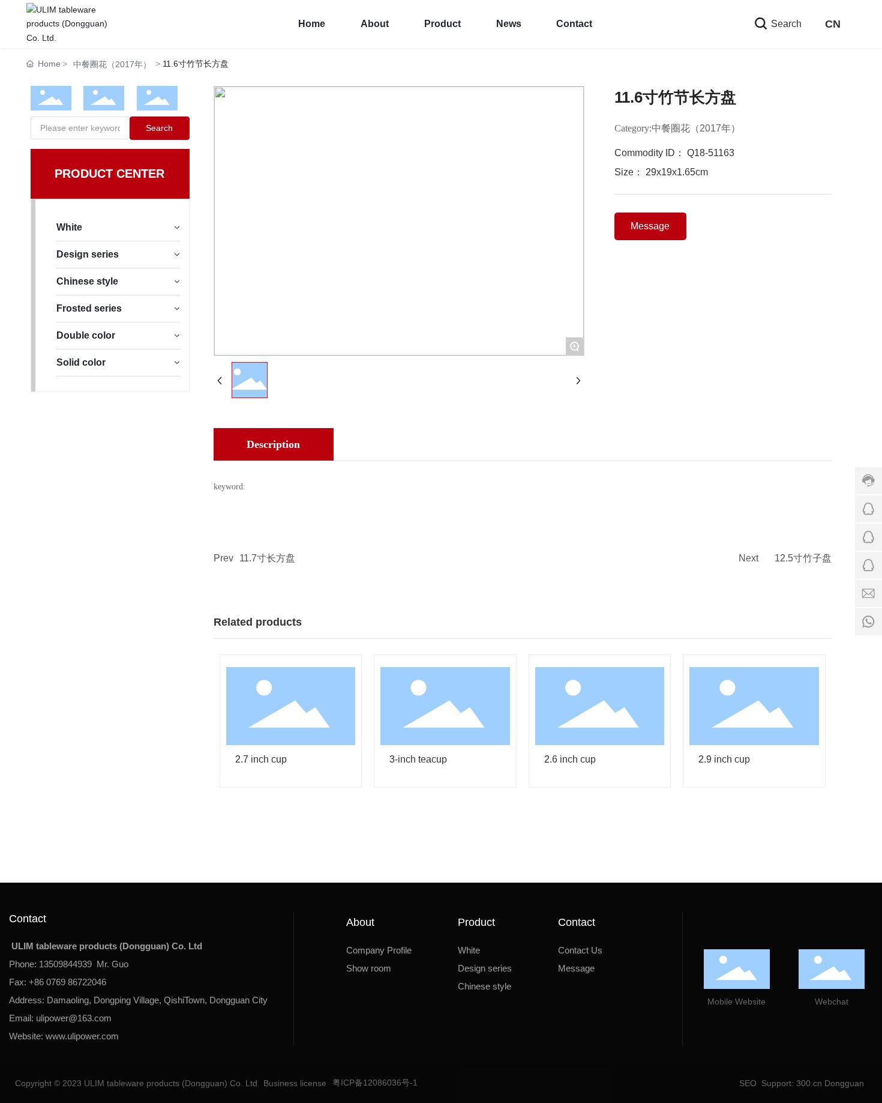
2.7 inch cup (261, 759)
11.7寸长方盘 (267, 558)
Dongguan (844, 1083)
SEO (747, 1083)
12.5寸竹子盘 (803, 558)
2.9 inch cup (724, 759)
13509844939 (65, 964)
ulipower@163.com (74, 1018)
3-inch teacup (418, 759)
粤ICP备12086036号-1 (375, 1082)
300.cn (808, 1083)
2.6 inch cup (570, 759)
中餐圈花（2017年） (112, 64)
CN (833, 24)
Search (785, 24)
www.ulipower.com (82, 1036)
